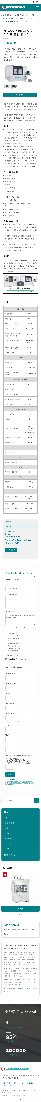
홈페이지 (6, 1083)
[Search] (36, 800)
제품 (21, 1083)
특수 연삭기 (8, 843)
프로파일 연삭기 (10, 823)
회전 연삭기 (24, 21)
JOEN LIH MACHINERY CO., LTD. (23, 1090)
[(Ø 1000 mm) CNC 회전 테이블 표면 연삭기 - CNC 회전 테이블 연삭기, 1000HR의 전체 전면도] (30, 80)
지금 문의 (20, 95)
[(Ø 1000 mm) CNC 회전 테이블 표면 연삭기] (13, 86)
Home (7, 21)
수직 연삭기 (8, 833)
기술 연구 (30, 1083)
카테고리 (13, 21)
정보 (15, 1083)
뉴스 (5, 1085)
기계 (18, 21)
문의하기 (29, 988)
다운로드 (10, 934)
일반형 (7, 848)
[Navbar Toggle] (37, 7)
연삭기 (17, 988)
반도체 (7, 828)
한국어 (37, 2)
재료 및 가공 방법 (10, 855)
